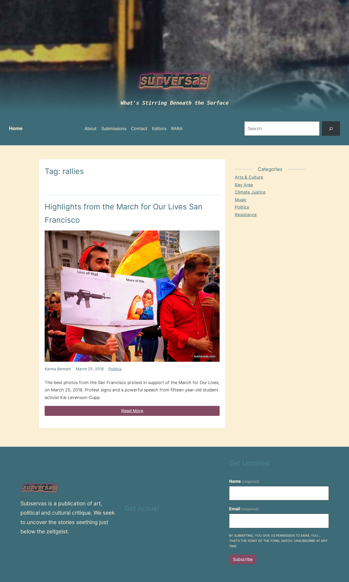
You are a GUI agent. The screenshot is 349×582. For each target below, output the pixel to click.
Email (244, 508)
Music (240, 199)
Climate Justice (250, 192)
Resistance (246, 214)
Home (16, 128)
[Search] (331, 128)
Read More (132, 410)
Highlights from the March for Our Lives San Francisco (124, 213)
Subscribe (243, 559)
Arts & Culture (249, 177)
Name (244, 481)
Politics (115, 368)
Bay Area (244, 184)
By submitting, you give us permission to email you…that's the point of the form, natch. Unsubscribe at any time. (278, 541)
